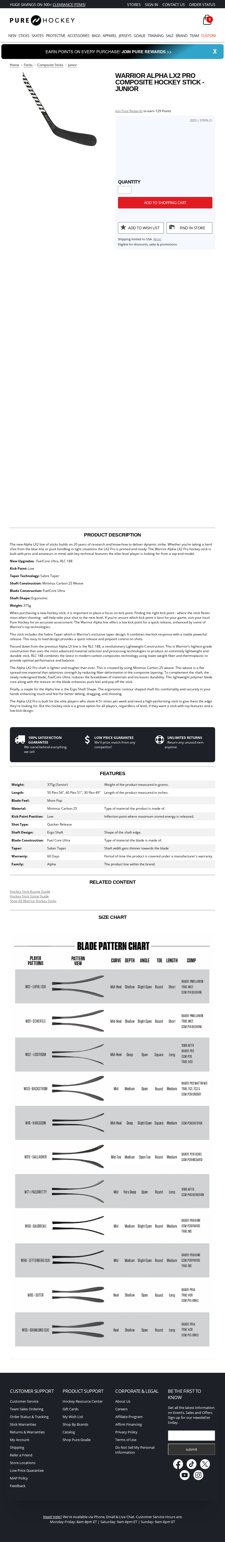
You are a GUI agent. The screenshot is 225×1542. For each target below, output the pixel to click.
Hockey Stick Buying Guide (30, 891)
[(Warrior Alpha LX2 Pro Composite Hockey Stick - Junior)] (60, 109)
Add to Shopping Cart (165, 202)
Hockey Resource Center (83, 1401)
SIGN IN (151, 4)
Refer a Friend (21, 1455)
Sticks (23, 35)
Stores (133, 4)
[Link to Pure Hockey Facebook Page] (178, 1467)
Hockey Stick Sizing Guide (29, 896)
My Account (19, 1439)
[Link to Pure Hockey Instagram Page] (198, 1478)
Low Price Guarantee (27, 1470)
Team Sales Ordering (26, 1409)
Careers (121, 1409)
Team (194, 35)
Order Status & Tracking (29, 1416)
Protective (55, 35)
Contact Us (173, 4)
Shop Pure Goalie (77, 1439)
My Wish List (73, 1416)
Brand (181, 35)
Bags (96, 35)
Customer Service (24, 1401)
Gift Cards (70, 1409)
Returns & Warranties (27, 1432)
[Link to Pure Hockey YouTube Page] (185, 1478)
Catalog (69, 1432)
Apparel (110, 35)
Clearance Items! (69, 4)
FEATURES (112, 773)
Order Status (202, 4)
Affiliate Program (129, 1416)
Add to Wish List (143, 227)
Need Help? (52, 1516)
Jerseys (125, 35)
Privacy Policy (126, 1432)
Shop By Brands (75, 1424)
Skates (38, 35)
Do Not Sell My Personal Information (134, 1450)
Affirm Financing (128, 1424)
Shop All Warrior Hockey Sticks (33, 901)
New (12, 35)
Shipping (17, 1447)
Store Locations (22, 1462)
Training (156, 35)
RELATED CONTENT (112, 882)
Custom (208, 35)
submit (191, 1449)
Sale (169, 35)
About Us (122, 1401)
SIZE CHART (113, 917)
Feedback (18, 1485)
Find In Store (192, 227)
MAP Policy (19, 1478)
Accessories (78, 35)
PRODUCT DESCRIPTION (112, 535)
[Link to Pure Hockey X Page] (205, 1467)
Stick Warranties (23, 1424)
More (157, 239)
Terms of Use (125, 1439)
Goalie (139, 35)
